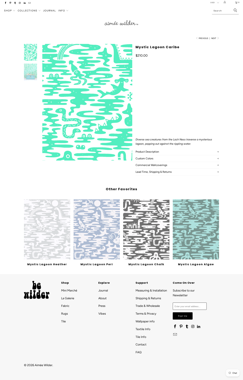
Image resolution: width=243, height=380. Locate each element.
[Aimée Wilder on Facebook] (5, 3)
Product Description (147, 151)
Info (61, 10)
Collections (28, 10)
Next (214, 38)
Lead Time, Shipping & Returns (154, 171)
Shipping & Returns (148, 298)
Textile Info (143, 329)
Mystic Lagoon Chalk (146, 229)
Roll (140, 100)
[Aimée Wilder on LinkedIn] (24, 3)
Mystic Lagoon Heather (47, 229)
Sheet (151, 100)
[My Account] (225, 2)
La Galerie (67, 298)
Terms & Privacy (146, 313)
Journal (49, 10)
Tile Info (141, 337)
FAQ (139, 352)
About (102, 298)
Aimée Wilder (43, 365)
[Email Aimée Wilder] (29, 3)
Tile (63, 321)
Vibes (102, 313)
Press (101, 306)
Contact (141, 344)
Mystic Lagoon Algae (196, 229)
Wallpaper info (145, 321)
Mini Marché (69, 290)
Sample (163, 100)
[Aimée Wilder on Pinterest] (10, 3)
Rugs (64, 313)
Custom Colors (144, 158)
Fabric (65, 306)
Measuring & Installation (151, 290)
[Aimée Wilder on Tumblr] (15, 3)
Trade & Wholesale (148, 306)
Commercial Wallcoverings (151, 165)
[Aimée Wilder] (121, 19)
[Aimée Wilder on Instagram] (20, 3)
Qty (137, 110)
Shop (8, 10)
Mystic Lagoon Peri (97, 229)
